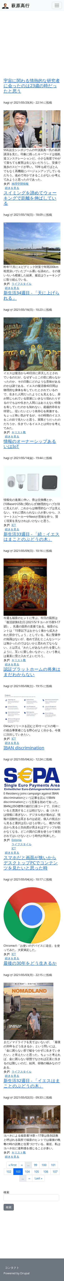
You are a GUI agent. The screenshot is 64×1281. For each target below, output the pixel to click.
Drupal (25, 1273)
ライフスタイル (21, 284)
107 (56, 1172)
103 (19, 1172)
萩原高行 (20, 5)
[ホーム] (6, 5)
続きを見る (12, 188)
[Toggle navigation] (57, 5)
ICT (14, 525)
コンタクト (12, 1268)
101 (54, 1165)
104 (28, 1172)
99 (36, 1165)
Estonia (17, 840)
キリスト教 (19, 432)
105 (37, 1172)
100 (45, 1165)
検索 (6, 1192)
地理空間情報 (20, 184)
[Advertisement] (32, 44)
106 (46, 1172)
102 (10, 1172)
